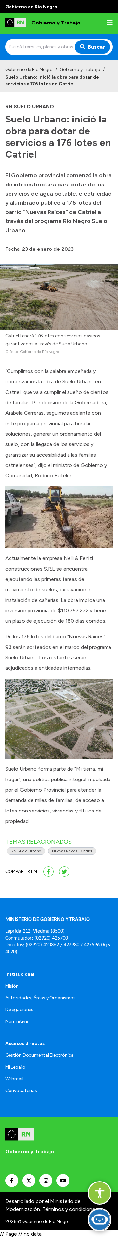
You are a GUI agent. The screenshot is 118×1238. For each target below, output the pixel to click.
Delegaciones (19, 1009)
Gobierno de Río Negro (29, 69)
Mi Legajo (15, 1067)
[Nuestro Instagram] (45, 1180)
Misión (12, 986)
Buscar (96, 47)
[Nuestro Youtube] (62, 1180)
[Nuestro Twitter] (28, 1180)
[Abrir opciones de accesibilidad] (99, 1193)
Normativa (16, 1021)
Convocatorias (21, 1090)
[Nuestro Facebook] (11, 1180)
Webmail (14, 1079)
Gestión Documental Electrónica (39, 1055)
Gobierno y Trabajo (80, 69)
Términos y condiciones (70, 1209)
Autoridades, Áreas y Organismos (40, 998)
